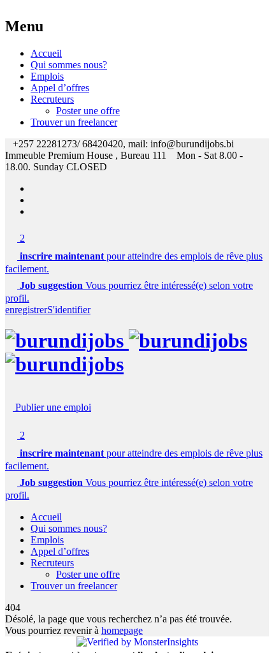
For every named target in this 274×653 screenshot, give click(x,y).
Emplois (47, 76)
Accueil (46, 53)
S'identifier (68, 309)
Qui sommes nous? (69, 64)
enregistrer (26, 309)
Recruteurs (52, 99)
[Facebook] (34, 188)
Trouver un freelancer (74, 122)
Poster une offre (88, 110)
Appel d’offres (60, 87)
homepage (122, 630)
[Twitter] (34, 199)
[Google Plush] (34, 211)
